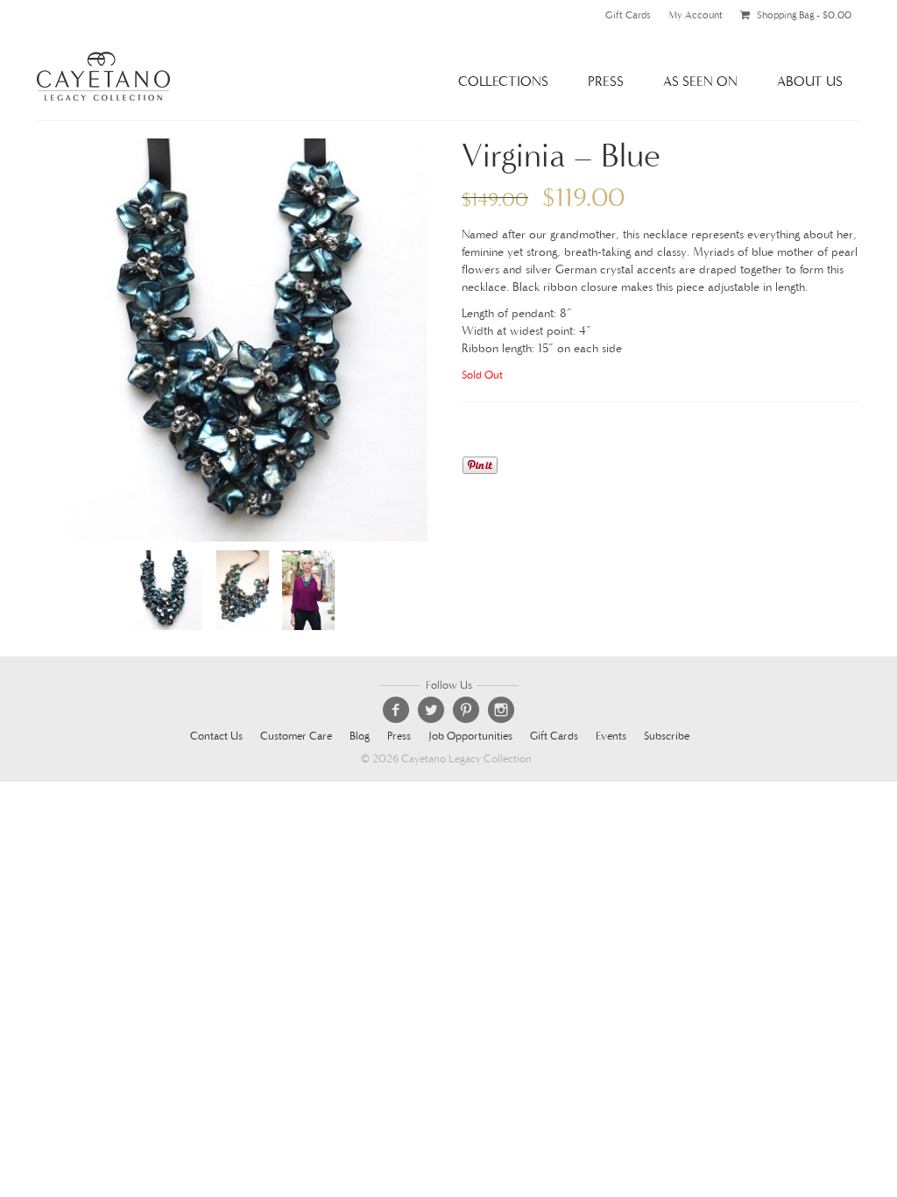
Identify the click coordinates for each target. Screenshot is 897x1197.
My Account (695, 15)
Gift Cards (628, 15)
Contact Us (216, 736)
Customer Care (296, 736)
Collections (503, 81)
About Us (810, 81)
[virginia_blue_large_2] (242, 589)
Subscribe (666, 736)
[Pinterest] (466, 710)
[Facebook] (396, 710)
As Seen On (700, 81)
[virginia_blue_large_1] (236, 338)
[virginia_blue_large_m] (308, 589)
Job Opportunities (470, 736)
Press (606, 81)
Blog (360, 736)
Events (611, 736)
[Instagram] (501, 710)
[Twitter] (431, 710)
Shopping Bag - (802, 15)
